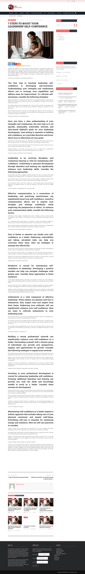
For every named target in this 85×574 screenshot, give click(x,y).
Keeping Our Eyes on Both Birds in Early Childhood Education (14, 527)
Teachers (14, 499)
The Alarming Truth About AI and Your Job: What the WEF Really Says (31, 15)
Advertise (27, 13)
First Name (58, 76)
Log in (59, 34)
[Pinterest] (15, 64)
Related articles (11, 495)
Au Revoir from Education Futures (65, 93)
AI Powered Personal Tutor (68, 13)
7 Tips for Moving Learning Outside (18, 477)
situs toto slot (56, 558)
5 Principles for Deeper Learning (29, 526)
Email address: (59, 72)
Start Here (11, 13)
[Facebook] (9, 64)
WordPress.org (61, 39)
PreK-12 (16, 13)
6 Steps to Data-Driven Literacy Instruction (67, 96)
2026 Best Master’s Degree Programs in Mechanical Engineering (14, 509)
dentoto (55, 556)
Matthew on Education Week (65, 88)
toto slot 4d (56, 559)
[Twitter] (11, 64)
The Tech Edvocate (51, 13)
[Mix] (20, 64)
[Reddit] (18, 64)
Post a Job (59, 13)
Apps (45, 13)
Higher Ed (22, 13)
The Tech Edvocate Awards (36, 13)
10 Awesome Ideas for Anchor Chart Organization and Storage (46, 509)
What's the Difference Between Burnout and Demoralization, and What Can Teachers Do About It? (67, 105)
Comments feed (61, 37)
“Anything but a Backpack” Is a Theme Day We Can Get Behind (31, 509)
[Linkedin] (13, 64)
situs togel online (57, 554)
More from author (20, 495)
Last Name (58, 80)
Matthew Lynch (11, 29)
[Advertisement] (30, 461)
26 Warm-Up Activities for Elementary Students (46, 526)
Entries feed (60, 36)
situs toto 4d (56, 557)
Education (10, 499)
